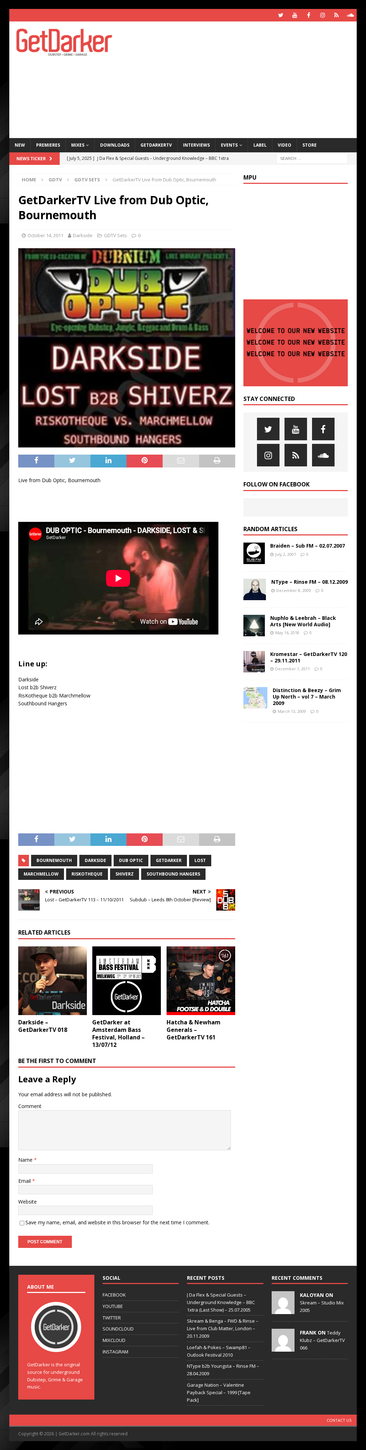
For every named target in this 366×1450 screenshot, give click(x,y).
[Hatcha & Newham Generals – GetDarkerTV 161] (201, 980)
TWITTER (112, 1317)
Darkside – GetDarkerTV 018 (42, 1026)
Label (260, 145)
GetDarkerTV (156, 145)
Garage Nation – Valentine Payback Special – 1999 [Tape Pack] (219, 1392)
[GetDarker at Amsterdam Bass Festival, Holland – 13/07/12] (126, 980)
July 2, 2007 (285, 554)
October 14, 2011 (45, 235)
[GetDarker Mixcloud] (336, 15)
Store (309, 145)
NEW (20, 145)
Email (25, 1180)
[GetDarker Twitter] (280, 15)
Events (229, 145)
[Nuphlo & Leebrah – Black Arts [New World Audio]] (254, 625)
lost (200, 860)
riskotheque (87, 874)
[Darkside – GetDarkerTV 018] (52, 980)
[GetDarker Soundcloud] (350, 15)
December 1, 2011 (292, 668)
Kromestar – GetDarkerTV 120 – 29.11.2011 (308, 657)
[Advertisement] (247, 79)
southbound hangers (173, 874)
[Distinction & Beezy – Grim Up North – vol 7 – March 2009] (255, 698)
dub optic (131, 860)
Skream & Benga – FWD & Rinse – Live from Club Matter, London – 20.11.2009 (222, 1328)
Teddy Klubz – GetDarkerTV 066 (322, 1340)
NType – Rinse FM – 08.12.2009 (309, 581)
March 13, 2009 (292, 711)
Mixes (77, 145)
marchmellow (41, 874)
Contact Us (339, 1420)
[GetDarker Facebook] (308, 15)
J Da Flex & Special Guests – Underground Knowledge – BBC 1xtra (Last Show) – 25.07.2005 (221, 1302)
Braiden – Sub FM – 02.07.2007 (307, 545)
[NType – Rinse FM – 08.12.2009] (254, 589)
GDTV (55, 179)
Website (27, 1201)
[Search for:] (312, 158)
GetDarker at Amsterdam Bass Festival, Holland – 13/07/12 (118, 1033)
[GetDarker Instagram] (322, 15)
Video (284, 145)
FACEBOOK (114, 1295)
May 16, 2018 (287, 632)
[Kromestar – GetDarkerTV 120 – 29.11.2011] (254, 661)
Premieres (48, 145)
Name (26, 1159)
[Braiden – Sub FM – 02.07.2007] (254, 553)
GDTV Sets (115, 235)
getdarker (169, 860)
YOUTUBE (113, 1306)
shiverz (124, 874)
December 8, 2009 (293, 590)
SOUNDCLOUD (118, 1329)
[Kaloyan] (283, 1310)
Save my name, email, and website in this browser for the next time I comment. (117, 1222)
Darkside (83, 235)
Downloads (114, 145)
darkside (95, 860)
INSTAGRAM (115, 1351)
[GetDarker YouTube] (294, 15)
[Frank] (283, 1347)
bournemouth (54, 860)
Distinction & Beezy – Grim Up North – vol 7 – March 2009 (307, 696)
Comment (29, 1106)
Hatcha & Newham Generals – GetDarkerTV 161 (194, 1029)
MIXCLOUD (114, 1340)
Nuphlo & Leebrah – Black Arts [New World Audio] (303, 621)
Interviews (196, 145)
